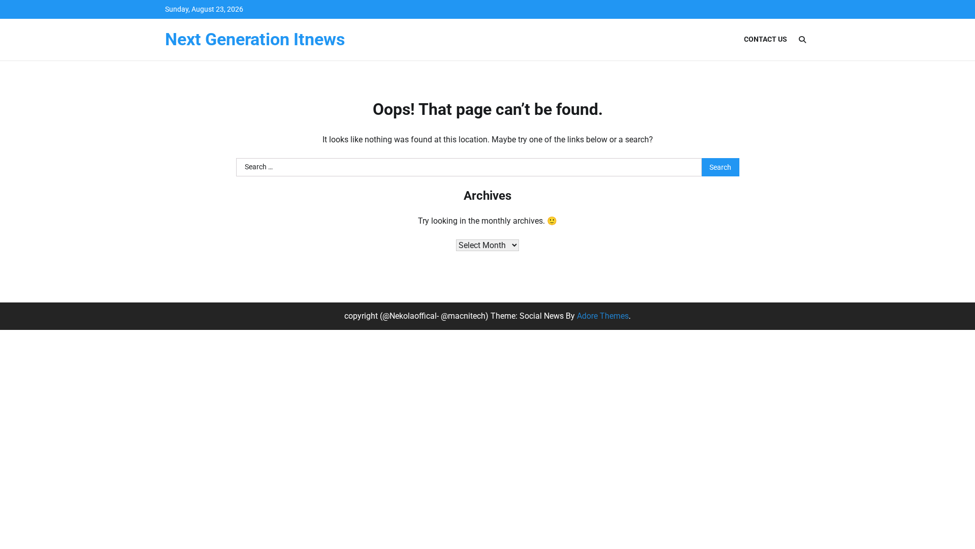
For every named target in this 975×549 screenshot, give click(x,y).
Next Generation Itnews (255, 39)
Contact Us (765, 39)
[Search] (802, 39)
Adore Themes (603, 316)
